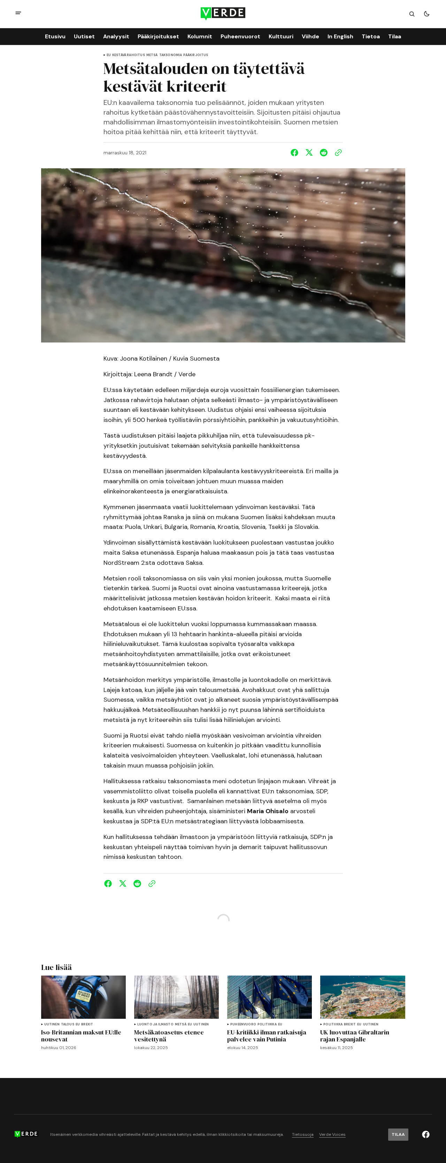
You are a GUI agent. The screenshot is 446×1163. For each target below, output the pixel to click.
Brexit (87, 1024)
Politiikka (267, 1024)
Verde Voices (332, 1134)
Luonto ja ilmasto (155, 1024)
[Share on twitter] (309, 152)
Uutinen (52, 1024)
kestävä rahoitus (128, 55)
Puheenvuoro (243, 1024)
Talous (67, 1024)
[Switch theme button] (426, 14)
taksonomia (170, 55)
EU (109, 55)
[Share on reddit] (323, 152)
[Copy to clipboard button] (337, 152)
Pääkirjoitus (195, 55)
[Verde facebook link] (426, 1134)
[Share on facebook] (296, 152)
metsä (152, 55)
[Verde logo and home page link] (223, 13)
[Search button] (411, 14)
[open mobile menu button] (18, 14)
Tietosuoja (303, 1134)
